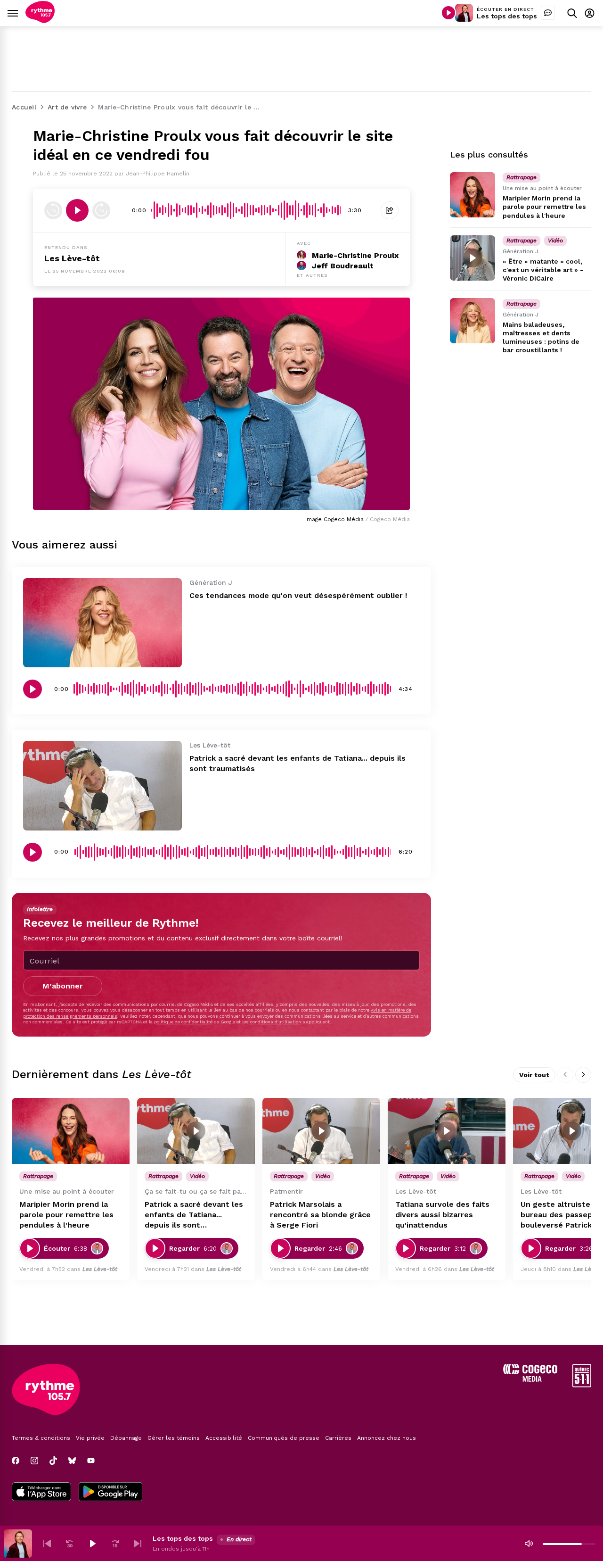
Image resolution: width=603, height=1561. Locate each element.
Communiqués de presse (283, 1438)
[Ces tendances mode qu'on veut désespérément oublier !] (102, 622)
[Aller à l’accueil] (40, 20)
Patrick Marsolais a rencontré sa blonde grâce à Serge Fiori (320, 1214)
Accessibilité (223, 1438)
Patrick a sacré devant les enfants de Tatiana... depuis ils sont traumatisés (194, 1215)
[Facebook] (15, 1460)
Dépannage (126, 1438)
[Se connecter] (589, 13)
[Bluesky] (72, 1460)
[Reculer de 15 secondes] (53, 210)
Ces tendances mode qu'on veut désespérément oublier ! (298, 595)
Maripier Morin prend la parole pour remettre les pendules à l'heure (544, 206)
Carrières (338, 1438)
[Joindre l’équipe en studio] (548, 13)
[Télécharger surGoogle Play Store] (110, 1492)
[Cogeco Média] (530, 1379)
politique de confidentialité (183, 1021)
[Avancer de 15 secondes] (101, 210)
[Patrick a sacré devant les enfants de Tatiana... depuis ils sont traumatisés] (102, 785)
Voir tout (534, 1075)
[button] (47, 1543)
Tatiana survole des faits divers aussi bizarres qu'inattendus (442, 1214)
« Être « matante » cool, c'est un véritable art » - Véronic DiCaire (543, 269)
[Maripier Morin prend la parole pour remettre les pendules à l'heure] (472, 194)
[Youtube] (91, 1460)
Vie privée (90, 1438)
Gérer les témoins (173, 1438)
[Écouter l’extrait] (77, 210)
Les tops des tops (507, 16)
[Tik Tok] (53, 1460)
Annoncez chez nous (386, 1438)
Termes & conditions (41, 1438)
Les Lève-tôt (72, 258)
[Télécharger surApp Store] (41, 1492)
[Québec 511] (581, 1384)
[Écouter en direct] (448, 12)
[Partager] (390, 210)
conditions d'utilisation (275, 1021)
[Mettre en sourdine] (528, 1543)
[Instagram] (34, 1460)
